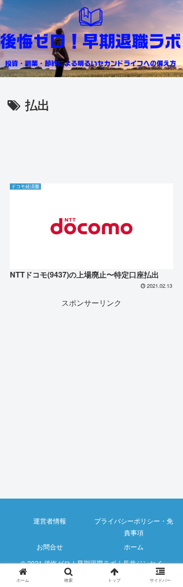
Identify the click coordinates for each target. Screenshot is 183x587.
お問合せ (50, 546)
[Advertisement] (91, 143)
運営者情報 (49, 520)
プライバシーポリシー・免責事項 (133, 526)
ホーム (134, 546)
